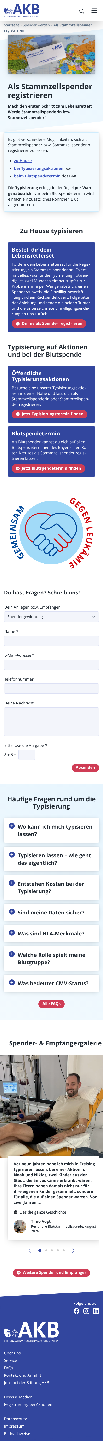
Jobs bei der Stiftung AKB (26, 1382)
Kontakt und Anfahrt (22, 1375)
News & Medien (18, 1397)
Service (10, 1360)
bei (17, 168)
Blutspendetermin (42, 176)
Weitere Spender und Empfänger (54, 1272)
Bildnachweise (17, 1433)
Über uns (12, 1353)
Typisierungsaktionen (41, 168)
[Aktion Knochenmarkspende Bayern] (21, 10)
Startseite (11, 25)
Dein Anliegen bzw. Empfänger (32, 607)
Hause (23, 161)
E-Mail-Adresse (19, 655)
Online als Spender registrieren (52, 323)
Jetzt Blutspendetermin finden (51, 468)
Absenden (85, 767)
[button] (51, 830)
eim (20, 176)
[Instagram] (86, 1311)
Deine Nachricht (19, 703)
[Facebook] (77, 1311)
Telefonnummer (19, 679)
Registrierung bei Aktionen (28, 1404)
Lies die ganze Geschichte (43, 1212)
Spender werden (36, 25)
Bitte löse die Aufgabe (25, 745)
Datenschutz (15, 1418)
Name (11, 631)
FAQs (8, 1367)
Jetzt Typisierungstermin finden (52, 414)
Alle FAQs (51, 1003)
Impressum (14, 1426)
